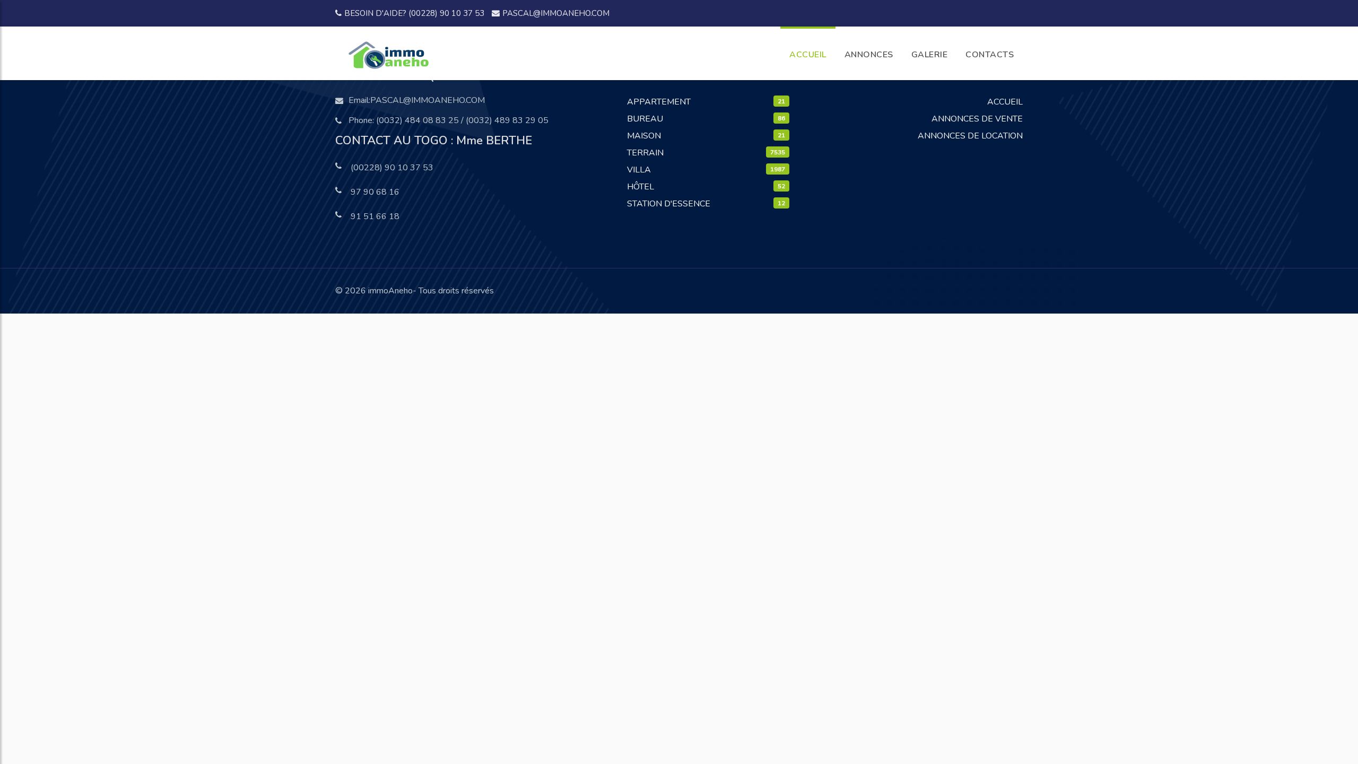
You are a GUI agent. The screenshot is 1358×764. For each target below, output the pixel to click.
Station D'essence (668, 204)
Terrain (645, 153)
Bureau (645, 119)
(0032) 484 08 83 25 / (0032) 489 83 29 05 (462, 120)
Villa (639, 170)
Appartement (659, 102)
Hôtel (640, 187)
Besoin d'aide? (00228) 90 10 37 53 (414, 13)
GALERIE (929, 54)
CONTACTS (989, 54)
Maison (644, 136)
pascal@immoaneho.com (556, 13)
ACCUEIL (807, 54)
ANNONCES (869, 54)
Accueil (1005, 102)
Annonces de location (970, 136)
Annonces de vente (977, 119)
